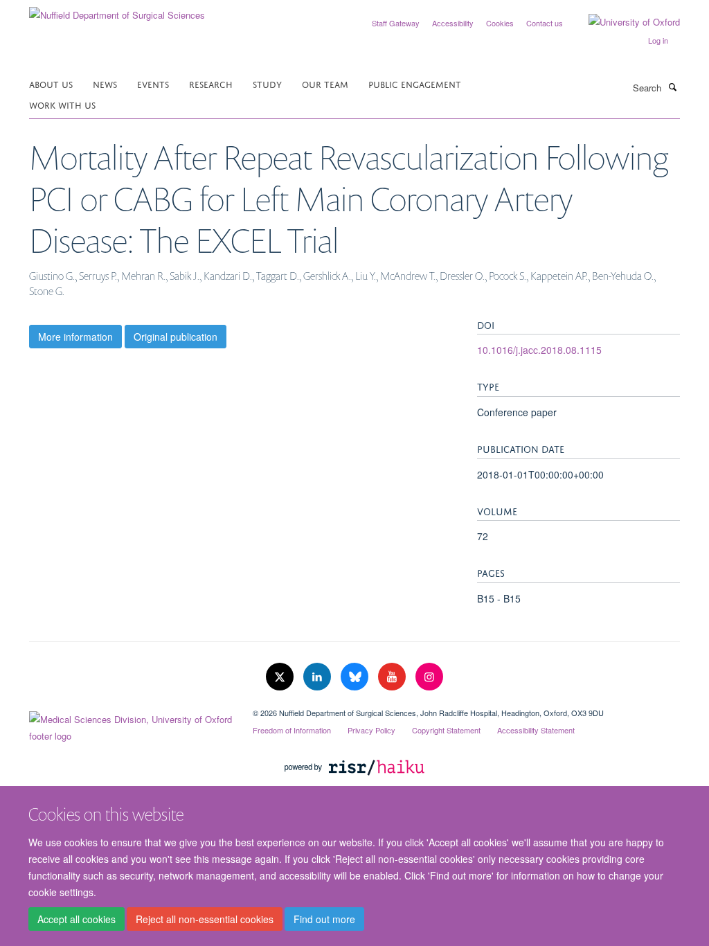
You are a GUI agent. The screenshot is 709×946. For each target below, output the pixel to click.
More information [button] (75, 336)
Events (153, 83)
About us (51, 83)
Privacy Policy (371, 729)
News (105, 83)
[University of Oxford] (624, 22)
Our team (325, 83)
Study (267, 83)
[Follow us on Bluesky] (356, 677)
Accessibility (453, 22)
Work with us (62, 104)
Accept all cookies (76, 919)
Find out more (324, 919)
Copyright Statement (446, 729)
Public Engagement (414, 83)
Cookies (500, 22)
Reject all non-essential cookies (204, 919)
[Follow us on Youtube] (393, 677)
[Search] (672, 86)
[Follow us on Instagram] (429, 677)
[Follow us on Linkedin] (318, 677)
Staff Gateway (396, 22)
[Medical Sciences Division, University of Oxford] (130, 724)
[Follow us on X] (281, 677)
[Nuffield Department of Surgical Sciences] (117, 10)
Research (211, 83)
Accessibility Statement (536, 729)
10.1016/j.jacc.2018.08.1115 (539, 350)
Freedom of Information (292, 729)
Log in (658, 40)
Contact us (544, 22)
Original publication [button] (175, 336)
